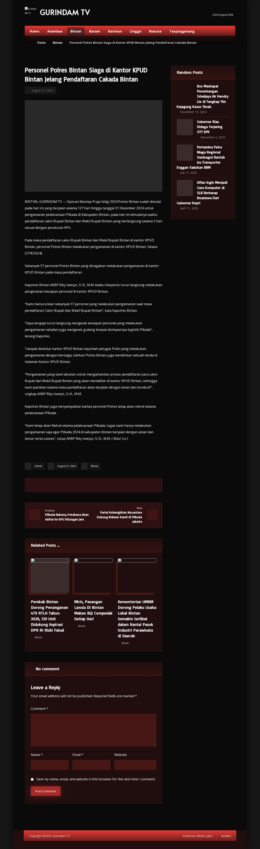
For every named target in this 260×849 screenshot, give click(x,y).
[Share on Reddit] (98, 485)
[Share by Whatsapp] (109, 485)
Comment (39, 708)
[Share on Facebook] (68, 485)
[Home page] (29, 43)
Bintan (94, 466)
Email (78, 754)
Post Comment (45, 791)
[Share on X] (78, 485)
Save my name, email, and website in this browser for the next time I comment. (95, 779)
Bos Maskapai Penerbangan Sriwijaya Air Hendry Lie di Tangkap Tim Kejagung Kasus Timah (203, 96)
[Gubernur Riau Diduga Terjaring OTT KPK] (185, 127)
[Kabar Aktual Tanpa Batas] (31, 13)
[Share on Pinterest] (88, 485)
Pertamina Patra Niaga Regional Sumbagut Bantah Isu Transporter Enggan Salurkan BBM (201, 157)
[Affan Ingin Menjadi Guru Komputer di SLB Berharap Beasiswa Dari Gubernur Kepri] (185, 188)
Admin (38, 466)
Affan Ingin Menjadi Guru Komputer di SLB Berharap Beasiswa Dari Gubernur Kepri (202, 192)
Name (37, 754)
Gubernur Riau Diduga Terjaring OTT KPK (209, 126)
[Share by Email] (119, 485)
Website (120, 754)
